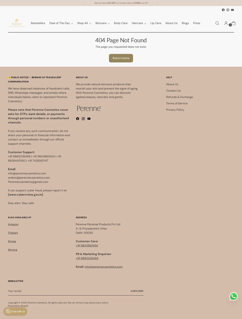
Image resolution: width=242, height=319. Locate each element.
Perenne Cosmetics (37, 302)
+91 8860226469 (87, 258)
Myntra (12, 250)
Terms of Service (177, 103)
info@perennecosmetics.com (104, 267)
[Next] (157, 3)
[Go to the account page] (224, 23)
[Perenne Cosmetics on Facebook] (223, 9)
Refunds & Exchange (179, 97)
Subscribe (137, 291)
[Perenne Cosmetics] (17, 23)
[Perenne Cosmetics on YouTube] (232, 9)
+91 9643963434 (87, 245)
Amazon (13, 224)
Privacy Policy (175, 110)
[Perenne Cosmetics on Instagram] (227, 9)
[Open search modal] (217, 23)
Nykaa (12, 241)
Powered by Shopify (18, 305)
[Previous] (85, 3)
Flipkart (13, 233)
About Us (172, 84)
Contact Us (173, 90)
